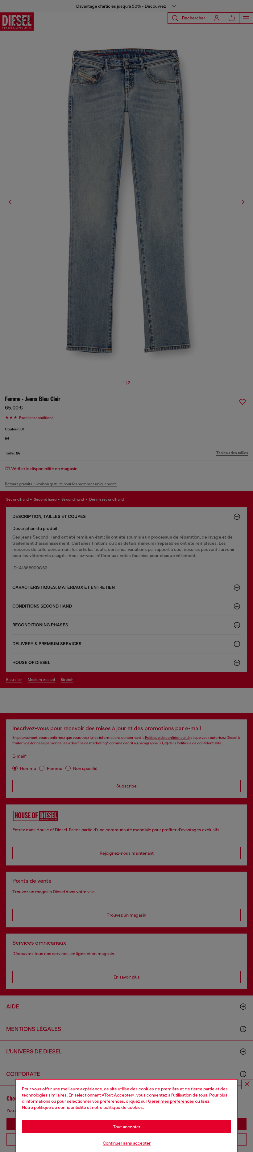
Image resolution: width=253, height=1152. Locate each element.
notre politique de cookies (117, 1107)
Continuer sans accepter (127, 1143)
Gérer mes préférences (171, 1101)
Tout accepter (126, 1126)
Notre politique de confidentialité (54, 1107)
